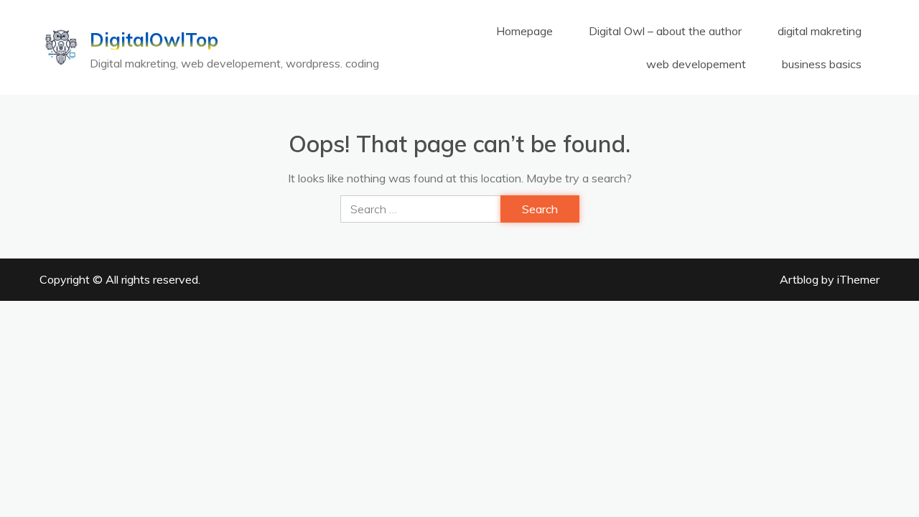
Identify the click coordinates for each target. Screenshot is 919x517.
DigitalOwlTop (154, 40)
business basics (822, 64)
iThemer (858, 279)
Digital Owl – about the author (665, 31)
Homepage (524, 31)
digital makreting (820, 31)
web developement (696, 64)
